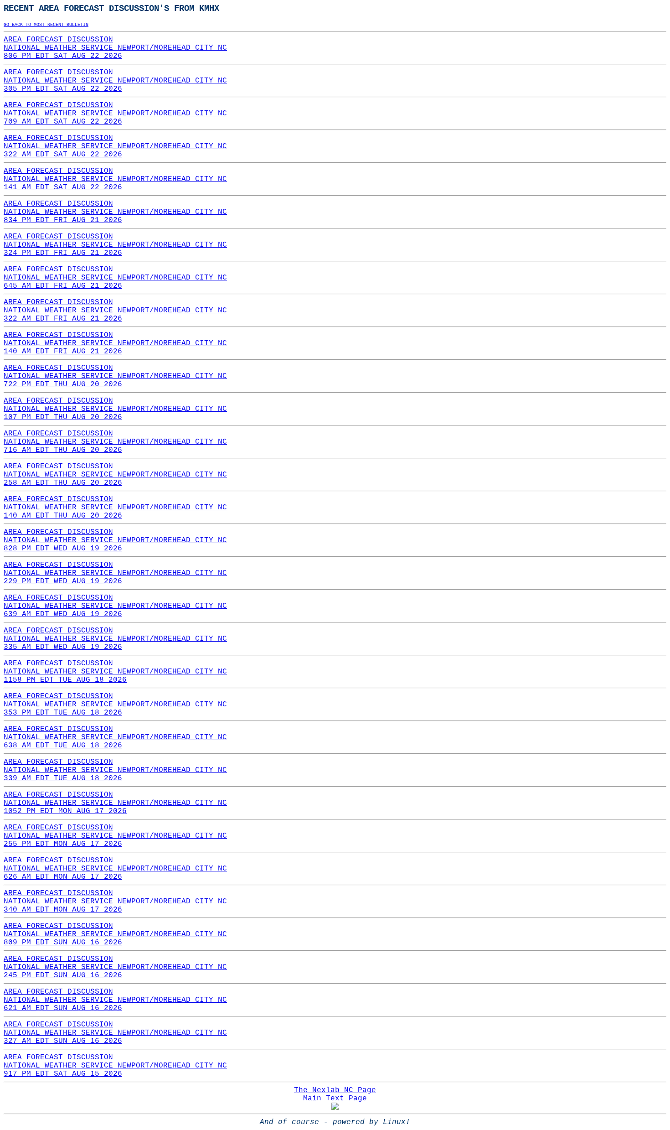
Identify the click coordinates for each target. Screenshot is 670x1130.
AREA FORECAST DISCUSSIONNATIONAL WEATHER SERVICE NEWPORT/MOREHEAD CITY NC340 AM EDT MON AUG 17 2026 (115, 901)
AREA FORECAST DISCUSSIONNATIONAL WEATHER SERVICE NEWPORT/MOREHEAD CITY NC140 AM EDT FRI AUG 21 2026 (115, 343)
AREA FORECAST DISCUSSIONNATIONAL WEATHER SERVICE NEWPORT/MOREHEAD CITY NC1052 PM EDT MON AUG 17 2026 (115, 803)
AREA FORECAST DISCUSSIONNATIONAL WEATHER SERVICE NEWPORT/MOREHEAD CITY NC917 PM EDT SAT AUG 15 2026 (115, 1065)
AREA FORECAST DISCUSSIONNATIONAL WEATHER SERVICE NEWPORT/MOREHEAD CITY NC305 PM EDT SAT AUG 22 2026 (115, 80)
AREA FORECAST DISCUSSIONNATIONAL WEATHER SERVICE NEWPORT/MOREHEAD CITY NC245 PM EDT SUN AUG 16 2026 (115, 967)
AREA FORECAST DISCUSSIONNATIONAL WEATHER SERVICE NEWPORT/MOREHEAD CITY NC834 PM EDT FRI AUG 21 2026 (115, 212)
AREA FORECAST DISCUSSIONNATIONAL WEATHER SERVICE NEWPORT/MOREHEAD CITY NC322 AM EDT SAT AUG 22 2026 (115, 146)
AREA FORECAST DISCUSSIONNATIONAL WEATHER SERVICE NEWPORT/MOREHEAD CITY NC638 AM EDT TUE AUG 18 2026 (115, 737)
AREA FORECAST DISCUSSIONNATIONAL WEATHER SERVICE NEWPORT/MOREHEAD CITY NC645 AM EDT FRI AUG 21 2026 (115, 277)
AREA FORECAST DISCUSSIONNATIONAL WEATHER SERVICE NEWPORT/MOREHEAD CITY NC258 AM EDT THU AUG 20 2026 (115, 474)
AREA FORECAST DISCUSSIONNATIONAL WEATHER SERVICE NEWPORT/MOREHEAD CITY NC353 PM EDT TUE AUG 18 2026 (115, 704)
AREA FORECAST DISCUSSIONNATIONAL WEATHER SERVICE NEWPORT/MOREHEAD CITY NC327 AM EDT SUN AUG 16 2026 (115, 1033)
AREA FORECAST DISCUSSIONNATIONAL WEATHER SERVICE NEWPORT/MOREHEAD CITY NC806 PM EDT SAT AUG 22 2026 (115, 48)
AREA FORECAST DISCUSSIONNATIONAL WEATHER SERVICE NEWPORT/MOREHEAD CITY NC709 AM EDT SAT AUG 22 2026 (115, 113)
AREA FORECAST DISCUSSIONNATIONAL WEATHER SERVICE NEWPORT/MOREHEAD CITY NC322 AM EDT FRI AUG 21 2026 (115, 310)
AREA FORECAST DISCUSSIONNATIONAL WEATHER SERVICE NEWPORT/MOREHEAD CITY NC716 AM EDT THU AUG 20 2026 (115, 442)
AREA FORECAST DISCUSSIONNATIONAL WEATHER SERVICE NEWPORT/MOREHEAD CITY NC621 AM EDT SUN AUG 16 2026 (115, 1000)
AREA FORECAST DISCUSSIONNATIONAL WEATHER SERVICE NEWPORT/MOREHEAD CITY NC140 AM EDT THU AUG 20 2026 (115, 507)
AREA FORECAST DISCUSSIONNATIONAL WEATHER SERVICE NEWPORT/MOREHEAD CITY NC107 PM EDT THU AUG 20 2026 (115, 409)
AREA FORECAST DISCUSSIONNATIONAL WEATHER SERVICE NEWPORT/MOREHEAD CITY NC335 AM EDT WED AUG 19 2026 (115, 639)
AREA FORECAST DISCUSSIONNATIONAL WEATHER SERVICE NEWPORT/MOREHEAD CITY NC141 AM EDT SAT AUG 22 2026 (115, 179)
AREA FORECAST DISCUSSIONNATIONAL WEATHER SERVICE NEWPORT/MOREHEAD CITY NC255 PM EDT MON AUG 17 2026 (115, 836)
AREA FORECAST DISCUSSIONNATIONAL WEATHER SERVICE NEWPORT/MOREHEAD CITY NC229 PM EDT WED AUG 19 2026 (115, 573)
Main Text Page (335, 1098)
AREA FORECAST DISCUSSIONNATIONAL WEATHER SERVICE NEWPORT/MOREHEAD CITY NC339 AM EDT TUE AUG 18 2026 (115, 770)
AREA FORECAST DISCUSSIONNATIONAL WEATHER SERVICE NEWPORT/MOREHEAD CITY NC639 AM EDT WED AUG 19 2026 (115, 606)
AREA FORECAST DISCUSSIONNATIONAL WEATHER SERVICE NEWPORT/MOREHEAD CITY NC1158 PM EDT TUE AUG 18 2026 (115, 671)
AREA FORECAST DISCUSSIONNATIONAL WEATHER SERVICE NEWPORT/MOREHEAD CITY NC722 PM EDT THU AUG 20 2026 (115, 376)
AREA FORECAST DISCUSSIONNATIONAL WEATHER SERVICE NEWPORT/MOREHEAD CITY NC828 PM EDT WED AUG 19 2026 (115, 540)
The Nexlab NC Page (335, 1090)
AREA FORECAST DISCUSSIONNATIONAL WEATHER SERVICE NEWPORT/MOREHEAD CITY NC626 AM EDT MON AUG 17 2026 (115, 868)
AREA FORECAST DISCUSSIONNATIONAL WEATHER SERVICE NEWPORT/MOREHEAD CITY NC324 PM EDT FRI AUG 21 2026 (115, 245)
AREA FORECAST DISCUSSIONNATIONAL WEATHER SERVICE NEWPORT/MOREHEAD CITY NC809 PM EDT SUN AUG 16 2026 (115, 934)
